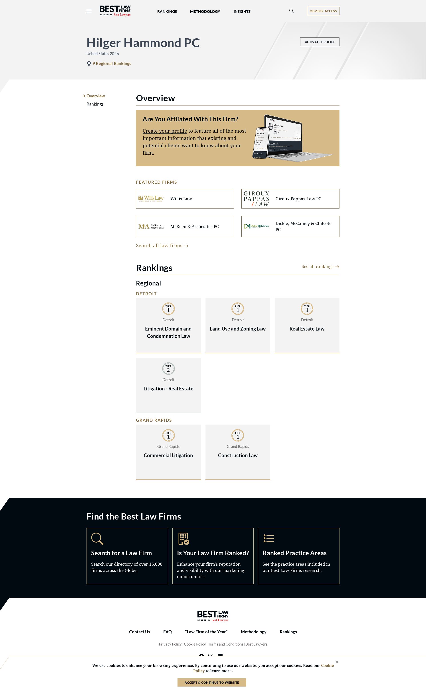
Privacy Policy (170, 644)
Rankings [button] (167, 11)
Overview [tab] (96, 95)
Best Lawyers (256, 644)
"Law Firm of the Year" (206, 631)
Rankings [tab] (95, 104)
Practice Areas (298, 556)
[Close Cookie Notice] (334, 662)
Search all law (160, 245)
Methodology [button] (205, 11)
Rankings (288, 631)
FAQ (167, 631)
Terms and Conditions (225, 644)
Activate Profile (320, 42)
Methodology (253, 631)
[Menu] (89, 11)
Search (127, 556)
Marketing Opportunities (213, 556)
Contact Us (139, 631)
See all (318, 266)
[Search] (291, 11)
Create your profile (165, 130)
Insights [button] (242, 11)
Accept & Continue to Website (212, 682)
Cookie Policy (195, 644)
